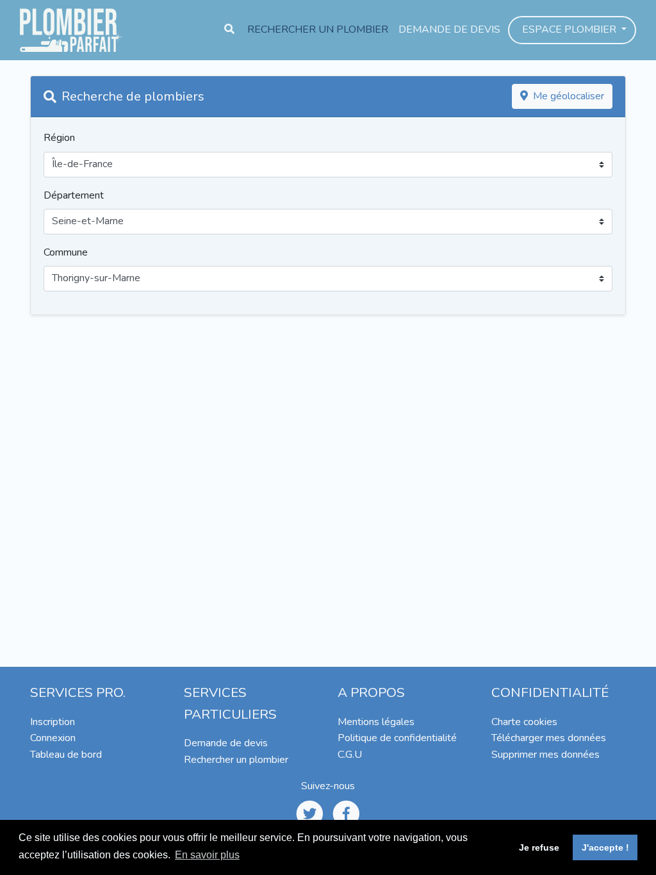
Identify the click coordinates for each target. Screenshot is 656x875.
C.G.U (350, 755)
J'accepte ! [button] (605, 847)
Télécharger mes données (548, 738)
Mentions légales (376, 722)
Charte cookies (524, 722)
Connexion (53, 738)
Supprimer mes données (545, 755)
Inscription (52, 722)
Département (74, 195)
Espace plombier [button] (570, 29)
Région (59, 138)
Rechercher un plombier (317, 29)
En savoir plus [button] (207, 854)
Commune (66, 252)
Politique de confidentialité (397, 738)
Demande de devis (449, 29)
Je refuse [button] (539, 847)
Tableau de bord (66, 755)
